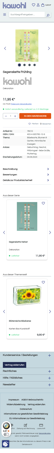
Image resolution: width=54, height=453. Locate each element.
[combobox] (27, 14)
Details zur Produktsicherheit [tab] (17, 180)
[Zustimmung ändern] (5, 443)
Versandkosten (45, 433)
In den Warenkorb (35, 116)
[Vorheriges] (5, 48)
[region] (27, 48)
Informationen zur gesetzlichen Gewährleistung (26, 414)
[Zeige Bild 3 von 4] (29, 65)
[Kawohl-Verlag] (17, 81)
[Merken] (43, 203)
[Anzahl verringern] (6, 116)
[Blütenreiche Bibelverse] (27, 295)
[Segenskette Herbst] (27, 216)
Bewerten (46, 124)
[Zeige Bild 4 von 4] (34, 65)
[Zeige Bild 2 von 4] (24, 65)
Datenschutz (26, 409)
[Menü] (4, 14)
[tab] (26, 169)
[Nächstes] (49, 48)
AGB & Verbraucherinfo (32, 400)
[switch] (6, 434)
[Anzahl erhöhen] (15, 116)
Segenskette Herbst (18, 242)
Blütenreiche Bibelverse (20, 321)
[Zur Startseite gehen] (14, 5)
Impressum (13, 400)
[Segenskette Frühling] (27, 45)
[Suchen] (47, 14)
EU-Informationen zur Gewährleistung (27, 418)
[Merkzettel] (33, 4)
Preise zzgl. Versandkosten (21, 104)
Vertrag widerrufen (14, 365)
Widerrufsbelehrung (16, 404)
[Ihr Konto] (38, 4)
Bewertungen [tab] (10, 174)
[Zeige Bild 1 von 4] (19, 65)
